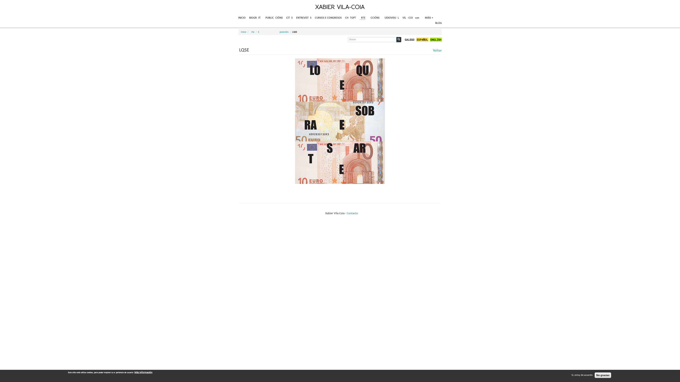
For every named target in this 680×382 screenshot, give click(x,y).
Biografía (255, 17)
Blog (438, 23)
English (435, 39)
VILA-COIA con (411, 17)
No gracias (603, 375)
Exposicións (273, 32)
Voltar (437, 50)
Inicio (242, 17)
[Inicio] (340, 7)
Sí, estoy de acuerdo (582, 375)
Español (422, 39)
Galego (409, 39)
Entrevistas (303, 17)
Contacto (352, 213)
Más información (143, 372)
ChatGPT (350, 17)
